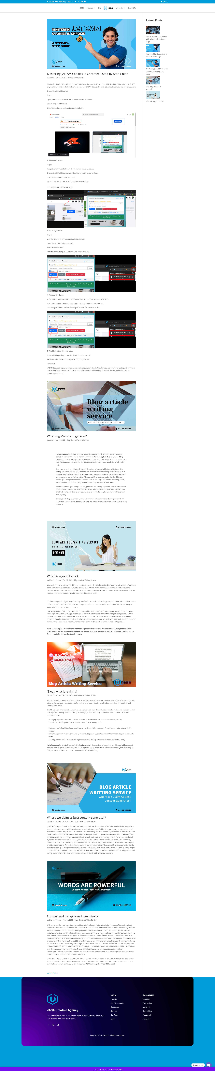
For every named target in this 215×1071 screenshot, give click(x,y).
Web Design (147, 1003)
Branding (146, 999)
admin (51, 77)
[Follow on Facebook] (49, 1025)
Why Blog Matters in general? (67, 436)
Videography (147, 1015)
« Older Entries (52, 973)
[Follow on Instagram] (58, 1025)
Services (90, 8)
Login (113, 1019)
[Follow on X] (53, 1025)
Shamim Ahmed (55, 580)
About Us (119, 8)
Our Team (114, 1015)
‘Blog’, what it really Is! (62, 691)
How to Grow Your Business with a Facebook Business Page (156, 39)
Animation (146, 1019)
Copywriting (147, 1011)
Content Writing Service (75, 77)
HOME (81, 8)
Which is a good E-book (63, 576)
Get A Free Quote (117, 1003)
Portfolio (114, 999)
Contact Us (132, 8)
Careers (114, 1011)
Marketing (146, 1007)
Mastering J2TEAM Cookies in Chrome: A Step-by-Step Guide (87, 74)
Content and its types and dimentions (72, 916)
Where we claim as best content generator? (76, 818)
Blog (99, 8)
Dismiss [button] (119, 1070)
